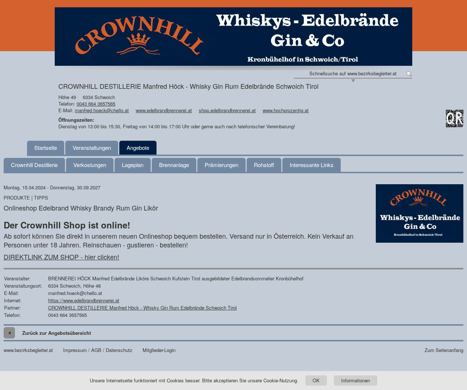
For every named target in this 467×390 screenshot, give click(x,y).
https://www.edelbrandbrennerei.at (83, 300)
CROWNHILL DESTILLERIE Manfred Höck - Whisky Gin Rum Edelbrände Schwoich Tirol (142, 307)
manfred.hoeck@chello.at (102, 110)
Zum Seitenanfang (444, 350)
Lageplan (132, 165)
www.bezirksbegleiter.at (28, 350)
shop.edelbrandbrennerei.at (227, 110)
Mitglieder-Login (159, 350)
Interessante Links (311, 165)
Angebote (138, 147)
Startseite (45, 147)
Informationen (355, 380)
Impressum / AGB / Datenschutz (97, 350)
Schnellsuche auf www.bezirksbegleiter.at (353, 73)
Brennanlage (174, 165)
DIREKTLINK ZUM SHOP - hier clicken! (61, 256)
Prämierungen (221, 165)
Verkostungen (89, 165)
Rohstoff (264, 165)
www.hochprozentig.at (286, 110)
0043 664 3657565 (96, 103)
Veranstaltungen (92, 147)
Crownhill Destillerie (34, 165)
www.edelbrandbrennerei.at (164, 110)
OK (316, 380)
